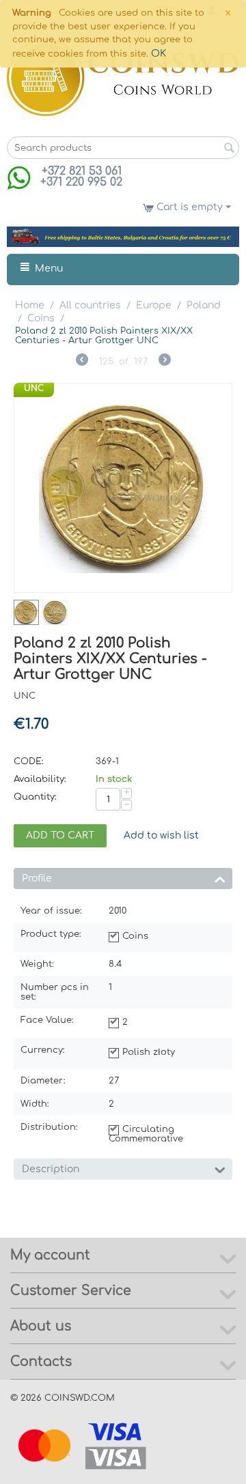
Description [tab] (50, 1169)
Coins (41, 318)
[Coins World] (123, 77)
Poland (204, 305)
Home (29, 305)
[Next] (165, 361)
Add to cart (60, 835)
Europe (154, 305)
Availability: (40, 779)
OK (158, 53)
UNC (34, 388)
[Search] (229, 149)
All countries (90, 305)
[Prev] (82, 361)
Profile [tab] (37, 878)
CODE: (29, 761)
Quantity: (35, 797)
